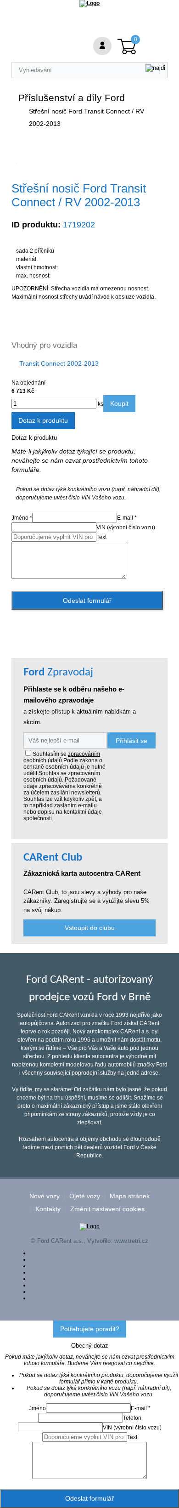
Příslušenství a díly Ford (71, 97)
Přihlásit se (131, 740)
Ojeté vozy (84, 1196)
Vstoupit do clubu (90, 927)
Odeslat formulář (87, 600)
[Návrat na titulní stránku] (89, 3)
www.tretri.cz (131, 1240)
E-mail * (127, 518)
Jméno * (21, 518)
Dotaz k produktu (43, 420)
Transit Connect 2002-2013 (59, 363)
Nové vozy (44, 1196)
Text (101, 537)
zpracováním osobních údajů (61, 757)
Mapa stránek (130, 1196)
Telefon (132, 1418)
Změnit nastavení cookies (107, 1209)
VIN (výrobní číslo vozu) (125, 527)
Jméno (37, 1408)
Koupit (119, 403)
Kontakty (48, 1209)
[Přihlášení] (102, 46)
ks (99, 404)
